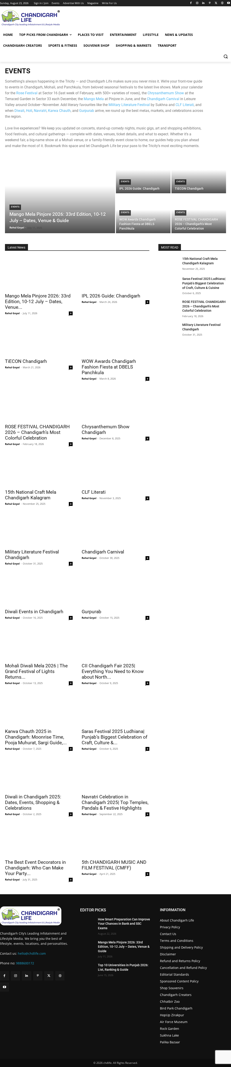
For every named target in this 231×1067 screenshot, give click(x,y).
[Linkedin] (203, 3)
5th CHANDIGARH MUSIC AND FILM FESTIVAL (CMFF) (114, 865)
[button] (225, 56)
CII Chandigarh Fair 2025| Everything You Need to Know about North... (113, 671)
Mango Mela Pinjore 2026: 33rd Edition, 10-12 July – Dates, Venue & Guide (124, 946)
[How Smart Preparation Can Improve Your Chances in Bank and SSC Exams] (87, 921)
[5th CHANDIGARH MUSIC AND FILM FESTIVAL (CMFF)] (115, 840)
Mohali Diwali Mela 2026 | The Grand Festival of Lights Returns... (36, 671)
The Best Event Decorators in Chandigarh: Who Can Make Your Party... (35, 868)
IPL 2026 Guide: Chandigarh (111, 296)
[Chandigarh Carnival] (115, 529)
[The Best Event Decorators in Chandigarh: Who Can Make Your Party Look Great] (39, 840)
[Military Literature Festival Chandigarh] (39, 529)
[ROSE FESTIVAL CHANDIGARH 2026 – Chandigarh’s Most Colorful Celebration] (198, 213)
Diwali (19, 110)
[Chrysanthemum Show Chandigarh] (115, 404)
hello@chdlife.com (32, 953)
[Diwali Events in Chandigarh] (39, 589)
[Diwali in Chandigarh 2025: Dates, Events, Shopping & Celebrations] (39, 774)
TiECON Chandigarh (26, 361)
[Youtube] (228, 3)
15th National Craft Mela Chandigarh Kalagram (30, 494)
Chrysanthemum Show (166, 93)
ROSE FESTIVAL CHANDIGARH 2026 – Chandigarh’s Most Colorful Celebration (37, 432)
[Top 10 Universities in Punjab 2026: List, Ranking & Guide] (87, 967)
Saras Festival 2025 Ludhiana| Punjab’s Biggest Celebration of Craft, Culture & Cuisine (203, 283)
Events (15, 206)
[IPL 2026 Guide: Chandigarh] (143, 173)
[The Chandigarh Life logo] (27, 17)
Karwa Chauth (59, 110)
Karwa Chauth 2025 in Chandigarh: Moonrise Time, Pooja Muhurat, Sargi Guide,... (36, 737)
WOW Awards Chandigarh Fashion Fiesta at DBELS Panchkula (109, 367)
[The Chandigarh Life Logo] (35, 915)
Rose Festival (26, 93)
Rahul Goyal (12, 313)
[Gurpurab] (115, 589)
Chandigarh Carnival (163, 99)
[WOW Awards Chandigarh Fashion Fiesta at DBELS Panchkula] (143, 213)
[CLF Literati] (115, 469)
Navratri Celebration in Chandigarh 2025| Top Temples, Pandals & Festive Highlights (115, 802)
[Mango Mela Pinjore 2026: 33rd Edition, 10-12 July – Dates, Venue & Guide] (60, 193)
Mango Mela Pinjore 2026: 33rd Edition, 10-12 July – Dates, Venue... (38, 301)
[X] (216, 3)
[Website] (222, 3)
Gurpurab (86, 110)
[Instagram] (197, 3)
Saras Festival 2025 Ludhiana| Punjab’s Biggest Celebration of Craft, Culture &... (114, 737)
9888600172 (25, 963)
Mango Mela (94, 99)
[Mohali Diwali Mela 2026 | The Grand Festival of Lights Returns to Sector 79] (39, 643)
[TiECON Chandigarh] (198, 173)
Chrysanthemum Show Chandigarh (105, 429)
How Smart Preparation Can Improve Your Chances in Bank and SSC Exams (124, 923)
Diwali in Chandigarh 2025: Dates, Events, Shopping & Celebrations (33, 802)
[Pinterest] (209, 3)
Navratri (40, 110)
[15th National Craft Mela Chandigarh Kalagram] (39, 469)
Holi (29, 110)
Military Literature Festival (129, 105)
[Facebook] (190, 3)
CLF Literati (185, 105)
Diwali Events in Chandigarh (34, 611)
